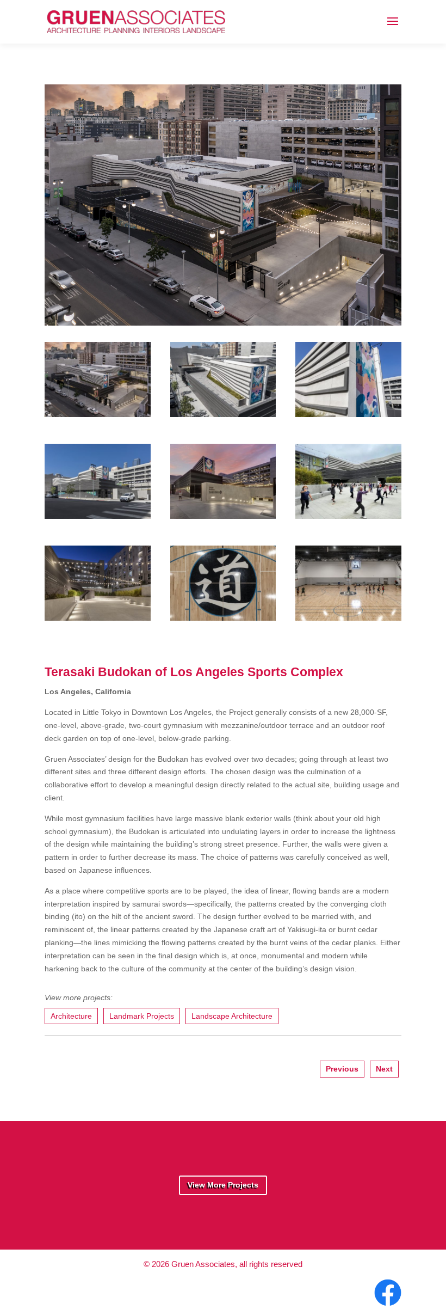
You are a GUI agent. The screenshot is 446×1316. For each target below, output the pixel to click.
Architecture (71, 1016)
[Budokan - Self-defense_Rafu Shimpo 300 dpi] (348, 514)
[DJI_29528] (348, 615)
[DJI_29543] (223, 320)
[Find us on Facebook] (386, 1306)
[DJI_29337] (223, 411)
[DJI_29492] (223, 615)
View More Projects (223, 1184)
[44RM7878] (348, 411)
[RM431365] (98, 615)
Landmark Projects (141, 1016)
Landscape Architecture (231, 1016)
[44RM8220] (98, 514)
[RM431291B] (223, 514)
